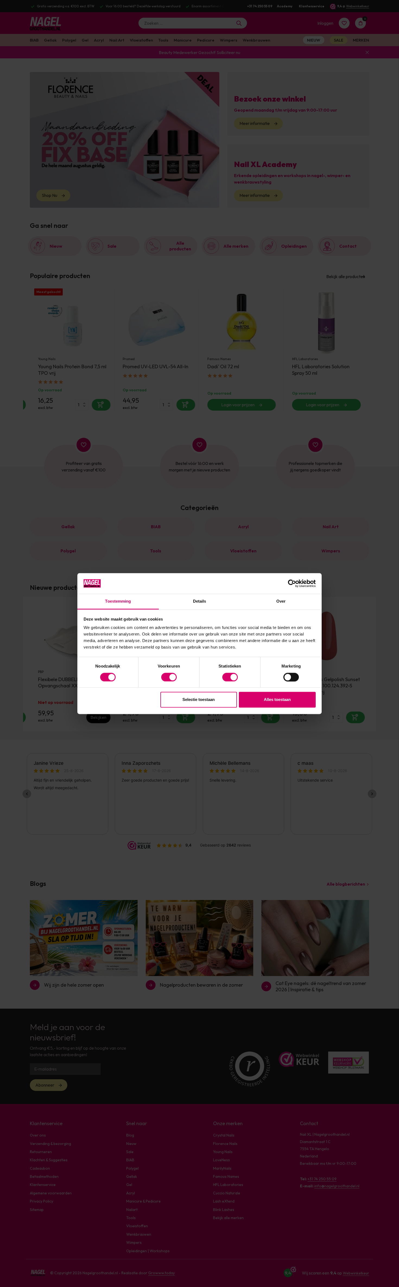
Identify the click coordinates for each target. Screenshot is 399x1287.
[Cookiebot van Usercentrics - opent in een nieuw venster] (292, 583)
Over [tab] (281, 601)
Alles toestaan (277, 699)
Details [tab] (199, 601)
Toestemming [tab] (118, 601)
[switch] (169, 677)
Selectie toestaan (198, 699)
